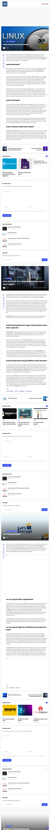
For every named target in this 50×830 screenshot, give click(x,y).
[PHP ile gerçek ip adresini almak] (25, 163)
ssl (7, 687)
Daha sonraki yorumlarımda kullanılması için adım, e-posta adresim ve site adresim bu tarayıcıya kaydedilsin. (25, 211)
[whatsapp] (3, 65)
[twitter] (3, 57)
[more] (3, 67)
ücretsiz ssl (17, 687)
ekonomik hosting (10, 391)
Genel (3, 420)
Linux (7, 41)
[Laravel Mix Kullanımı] (4, 234)
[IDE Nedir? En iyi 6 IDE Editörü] (25, 710)
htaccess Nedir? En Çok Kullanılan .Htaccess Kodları (24, 424)
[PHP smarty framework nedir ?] (9, 710)
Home (4, 41)
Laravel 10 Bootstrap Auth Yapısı (14, 243)
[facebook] (3, 55)
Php (3, 170)
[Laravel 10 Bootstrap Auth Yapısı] (4, 245)
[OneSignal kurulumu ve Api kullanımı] (40, 710)
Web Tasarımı (9, 278)
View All (46, 224)
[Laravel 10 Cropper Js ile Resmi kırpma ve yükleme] (4, 240)
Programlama (12, 41)
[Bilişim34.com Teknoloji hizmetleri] (4, 4)
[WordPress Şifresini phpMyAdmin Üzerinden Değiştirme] (9, 163)
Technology (8, 531)
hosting (16, 391)
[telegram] (3, 61)
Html (34, 159)
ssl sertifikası (11, 687)
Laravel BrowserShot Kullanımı (14, 227)
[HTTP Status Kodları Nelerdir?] (40, 413)
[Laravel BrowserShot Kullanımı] (4, 228)
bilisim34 (7, 47)
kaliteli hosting (28, 391)
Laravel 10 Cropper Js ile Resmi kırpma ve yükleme (18, 238)
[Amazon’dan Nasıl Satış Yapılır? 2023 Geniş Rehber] (9, 413)
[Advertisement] (25, 15)
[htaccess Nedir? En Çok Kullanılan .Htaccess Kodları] (25, 413)
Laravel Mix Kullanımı (12, 232)
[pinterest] (3, 59)
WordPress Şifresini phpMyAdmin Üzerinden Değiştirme (8, 174)
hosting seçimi (22, 391)
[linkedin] (3, 63)
